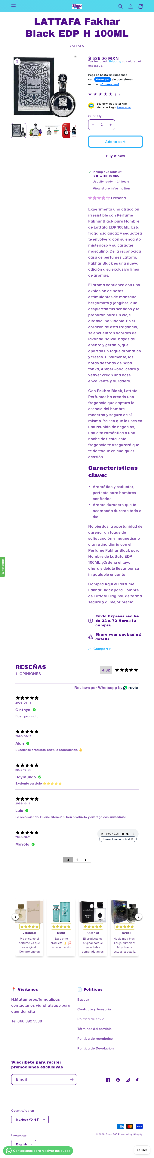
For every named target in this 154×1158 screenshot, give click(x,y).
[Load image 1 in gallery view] (18, 130)
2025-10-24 (23, 770)
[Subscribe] (72, 1079)
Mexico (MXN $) (28, 1119)
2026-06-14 (23, 702)
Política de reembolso (95, 1038)
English (21, 1144)
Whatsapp (3, 566)
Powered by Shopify (130, 1134)
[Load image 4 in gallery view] (69, 130)
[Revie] (131, 687)
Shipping (114, 61)
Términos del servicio (94, 1029)
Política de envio (90, 1019)
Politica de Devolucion (95, 1048)
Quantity (95, 116)
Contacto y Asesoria (94, 1009)
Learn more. (124, 107)
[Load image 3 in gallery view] (52, 130)
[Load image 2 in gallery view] (35, 130)
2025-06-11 (23, 837)
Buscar (83, 999)
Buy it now (115, 155)
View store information (111, 188)
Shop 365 (111, 1134)
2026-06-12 (23, 736)
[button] (14, 6)
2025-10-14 (22, 803)
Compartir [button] (102, 649)
